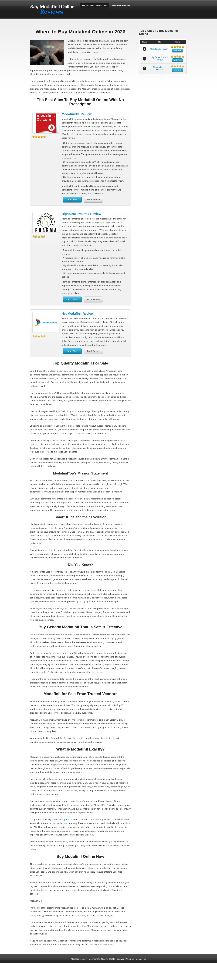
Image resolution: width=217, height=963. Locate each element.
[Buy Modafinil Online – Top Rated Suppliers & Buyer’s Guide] (52, 16)
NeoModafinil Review (78, 313)
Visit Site (72, 199)
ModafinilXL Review (77, 114)
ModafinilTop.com (79, 959)
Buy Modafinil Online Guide (94, 5)
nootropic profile (62, 819)
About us (130, 959)
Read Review (93, 199)
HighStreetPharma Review (81, 214)
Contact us (141, 959)
